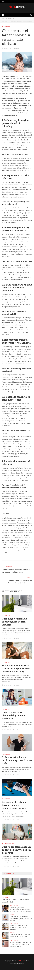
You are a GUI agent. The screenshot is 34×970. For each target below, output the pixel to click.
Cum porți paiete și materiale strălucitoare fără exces (20, 935)
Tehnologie (6, 26)
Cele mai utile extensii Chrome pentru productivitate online (14, 805)
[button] (3, 1)
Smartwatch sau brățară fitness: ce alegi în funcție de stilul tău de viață (16, 668)
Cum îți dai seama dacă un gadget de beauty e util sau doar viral (16, 849)
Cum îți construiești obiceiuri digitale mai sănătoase (14, 715)
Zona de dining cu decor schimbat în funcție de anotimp (18, 927)
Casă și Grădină (14, 905)
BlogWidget (21, 961)
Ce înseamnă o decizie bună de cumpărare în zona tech (17, 760)
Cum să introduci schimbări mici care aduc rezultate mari (16, 570)
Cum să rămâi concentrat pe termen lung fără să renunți (20, 581)
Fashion (12, 932)
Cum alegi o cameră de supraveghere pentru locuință (14, 621)
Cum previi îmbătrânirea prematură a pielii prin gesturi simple (21, 919)
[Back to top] (28, 964)
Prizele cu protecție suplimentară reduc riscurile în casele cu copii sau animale (20, 910)
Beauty (4, 843)
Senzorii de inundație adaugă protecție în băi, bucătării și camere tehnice (20, 944)
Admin (17, 48)
